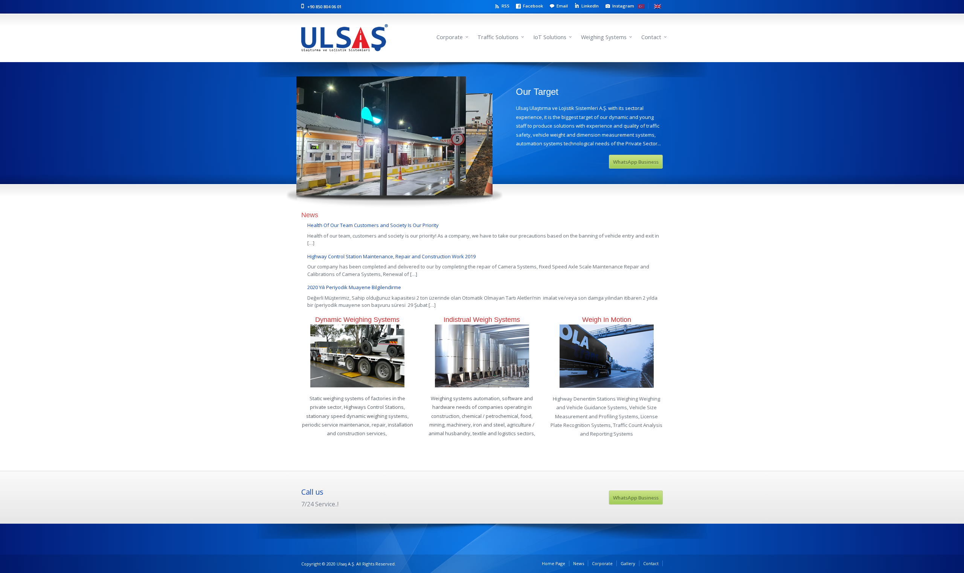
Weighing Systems (604, 37)
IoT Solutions (549, 37)
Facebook (533, 6)
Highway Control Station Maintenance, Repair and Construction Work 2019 (391, 256)
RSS (505, 6)
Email (562, 6)
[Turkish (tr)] (643, 6)
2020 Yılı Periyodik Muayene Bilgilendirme (354, 287)
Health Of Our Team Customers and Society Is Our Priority (373, 225)
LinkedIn (590, 6)
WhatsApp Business (636, 161)
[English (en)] (657, 6)
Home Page (553, 563)
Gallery (628, 563)
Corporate (449, 37)
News (578, 563)
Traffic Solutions (498, 37)
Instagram (623, 6)
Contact (651, 37)
